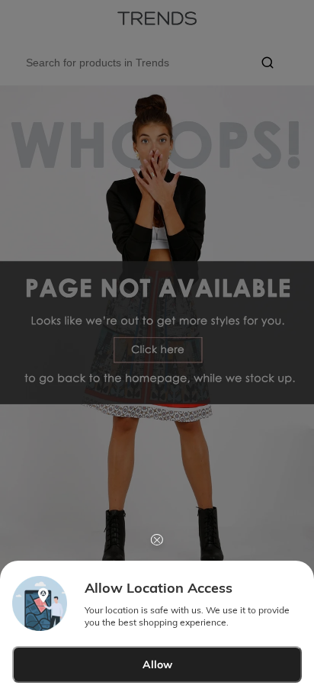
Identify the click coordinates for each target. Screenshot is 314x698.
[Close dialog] (157, 539)
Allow (157, 664)
